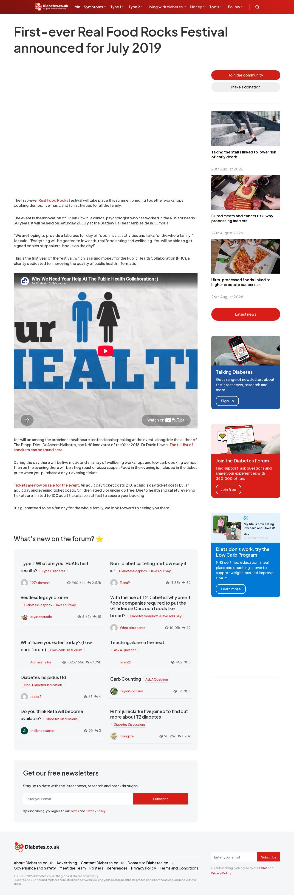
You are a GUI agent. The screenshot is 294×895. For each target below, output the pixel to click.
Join (76, 6)
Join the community (246, 75)
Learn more (231, 588)
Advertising (67, 862)
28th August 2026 (227, 169)
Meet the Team (72, 868)
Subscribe (160, 799)
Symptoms (93, 6)
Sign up (227, 400)
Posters (96, 868)
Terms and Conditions (179, 868)
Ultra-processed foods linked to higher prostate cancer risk (241, 282)
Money (196, 6)
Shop (96, 20)
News (80, 20)
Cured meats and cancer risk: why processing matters (242, 218)
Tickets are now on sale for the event (46, 485)
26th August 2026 (227, 296)
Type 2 (134, 6)
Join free (228, 489)
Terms (74, 811)
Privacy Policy (96, 811)
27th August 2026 (227, 232)
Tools (214, 6)
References (117, 868)
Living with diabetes (165, 6)
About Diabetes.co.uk (33, 862)
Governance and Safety (35, 868)
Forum (110, 20)
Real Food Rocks (53, 200)
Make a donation (245, 87)
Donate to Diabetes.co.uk (150, 862)
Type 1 (115, 6)
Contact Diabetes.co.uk (102, 862)
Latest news (245, 314)
